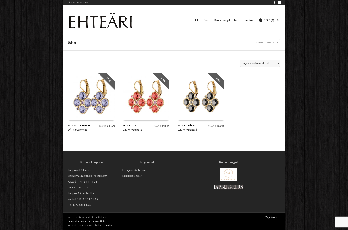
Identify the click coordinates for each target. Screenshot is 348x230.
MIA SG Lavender (79, 125)
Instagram (279, 3)
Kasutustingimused (77, 221)
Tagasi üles (270, 217)
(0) (269, 20)
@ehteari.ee (141, 170)
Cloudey (108, 225)
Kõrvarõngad (80, 129)
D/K (70, 129)
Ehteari (138, 175)
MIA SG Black (186, 125)
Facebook (274, 3)
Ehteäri (259, 43)
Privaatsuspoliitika (96, 221)
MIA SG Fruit (131, 125)
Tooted (269, 43)
